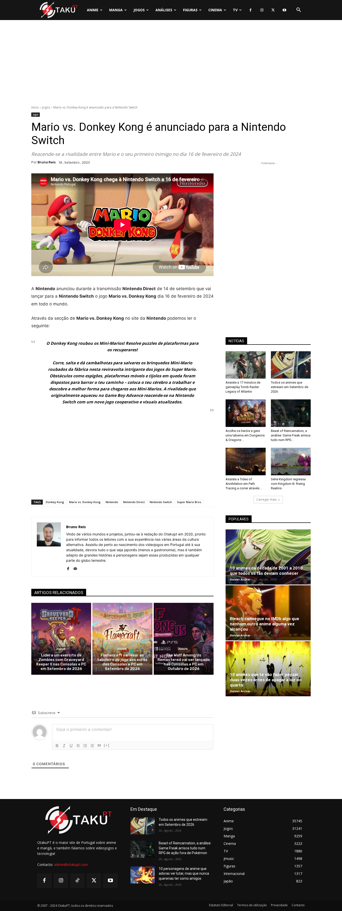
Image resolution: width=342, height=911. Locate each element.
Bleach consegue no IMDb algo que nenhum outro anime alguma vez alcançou (264, 624)
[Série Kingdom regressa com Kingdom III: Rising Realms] (291, 461)
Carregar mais (266, 499)
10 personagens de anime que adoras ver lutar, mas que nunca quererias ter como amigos (184, 873)
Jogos (46, 107)
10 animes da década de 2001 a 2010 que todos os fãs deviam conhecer (266, 570)
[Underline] (71, 746)
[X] (273, 10)
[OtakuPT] (58, 10)
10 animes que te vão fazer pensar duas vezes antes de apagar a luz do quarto (265, 680)
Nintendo (112, 502)
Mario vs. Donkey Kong (85, 502)
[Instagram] (261, 10)
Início (35, 107)
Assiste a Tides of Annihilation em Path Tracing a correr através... (244, 483)
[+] (106, 745)
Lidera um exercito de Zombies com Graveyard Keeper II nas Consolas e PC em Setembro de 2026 (61, 662)
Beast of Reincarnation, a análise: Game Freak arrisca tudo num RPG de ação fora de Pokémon (185, 848)
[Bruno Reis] (49, 546)
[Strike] (78, 746)
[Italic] (64, 746)
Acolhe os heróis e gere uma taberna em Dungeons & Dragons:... (245, 435)
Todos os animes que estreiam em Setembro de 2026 (289, 387)
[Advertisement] (171, 64)
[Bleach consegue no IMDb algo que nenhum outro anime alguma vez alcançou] (268, 612)
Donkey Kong (55, 502)
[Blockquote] (99, 746)
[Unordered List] (92, 746)
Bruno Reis (47, 162)
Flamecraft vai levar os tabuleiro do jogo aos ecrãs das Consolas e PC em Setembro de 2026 (122, 662)
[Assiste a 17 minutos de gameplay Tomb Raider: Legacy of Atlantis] (246, 365)
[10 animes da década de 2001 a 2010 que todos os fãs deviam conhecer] (268, 557)
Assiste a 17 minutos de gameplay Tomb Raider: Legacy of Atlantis (243, 387)
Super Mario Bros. (189, 502)
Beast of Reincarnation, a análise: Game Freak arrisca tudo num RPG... (290, 435)
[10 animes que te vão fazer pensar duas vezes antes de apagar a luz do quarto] (268, 668)
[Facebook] (250, 10)
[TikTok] (77, 881)
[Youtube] (284, 10)
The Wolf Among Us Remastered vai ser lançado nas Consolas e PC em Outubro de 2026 (183, 662)
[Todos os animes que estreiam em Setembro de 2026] (291, 365)
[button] (299, 10)
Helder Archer (240, 579)
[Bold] (57, 746)
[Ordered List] (85, 746)
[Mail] (75, 568)
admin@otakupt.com (71, 864)
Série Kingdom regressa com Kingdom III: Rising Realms (288, 483)
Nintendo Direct (134, 502)
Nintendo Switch (161, 502)
